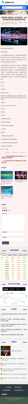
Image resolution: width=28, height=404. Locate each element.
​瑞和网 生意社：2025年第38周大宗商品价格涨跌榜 (15, 374)
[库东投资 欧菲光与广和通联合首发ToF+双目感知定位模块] (7, 190)
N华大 (7, 260)
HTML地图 (21, 398)
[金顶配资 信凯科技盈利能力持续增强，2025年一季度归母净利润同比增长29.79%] (7, 175)
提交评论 (6, 243)
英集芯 (7, 270)
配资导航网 (18, 387)
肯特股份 (7, 274)
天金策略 (8, 387)
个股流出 (20, 255)
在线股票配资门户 (19, 390)
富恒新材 (7, 264)
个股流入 (14, 255)
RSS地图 (16, 398)
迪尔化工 (7, 272)
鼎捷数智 (7, 268)
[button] (2, 296)
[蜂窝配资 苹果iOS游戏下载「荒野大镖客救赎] (21, 175)
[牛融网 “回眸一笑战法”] (5, 351)
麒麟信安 (7, 266)
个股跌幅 (9, 255)
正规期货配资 (7, 390)
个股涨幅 (3, 255)
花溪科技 (7, 262)
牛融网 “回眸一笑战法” (16, 351)
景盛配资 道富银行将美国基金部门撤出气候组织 (12, 334)
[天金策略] (8, 2)
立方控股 (7, 279)
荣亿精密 (7, 276)
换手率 (25, 255)
